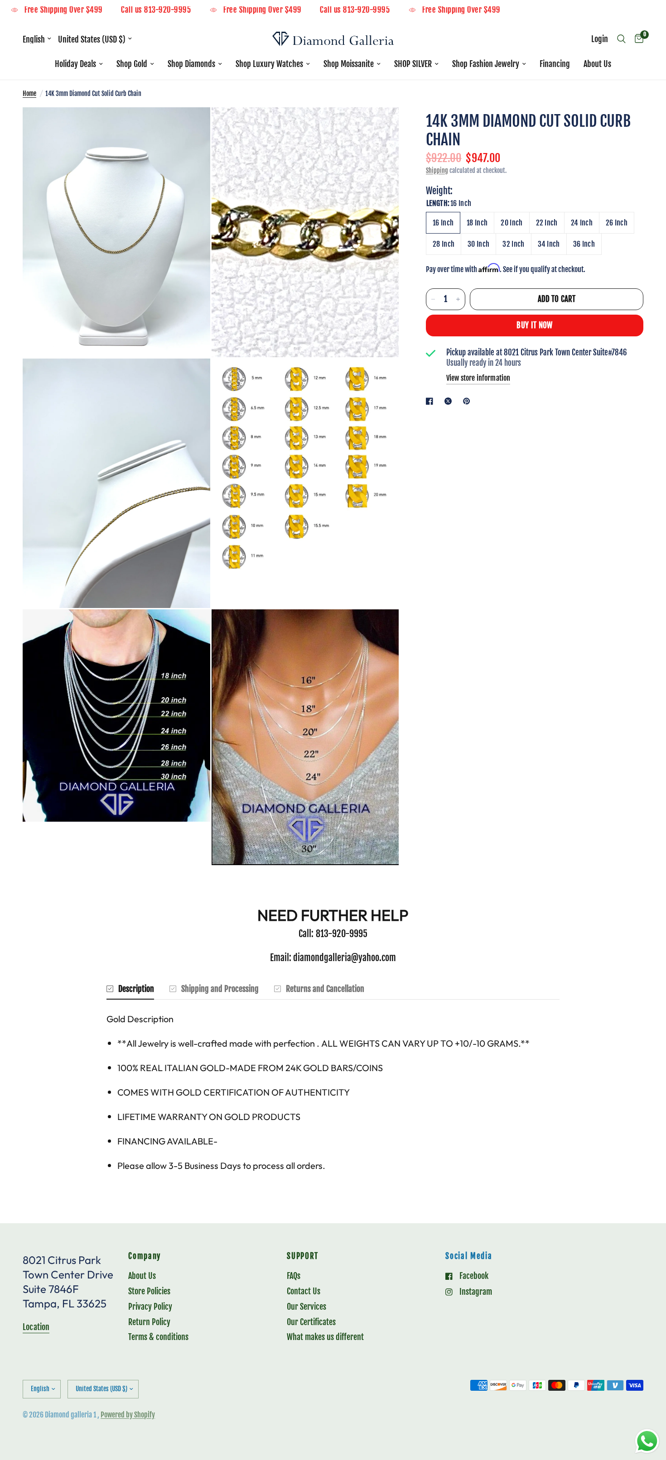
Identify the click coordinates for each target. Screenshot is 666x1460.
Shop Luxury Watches (269, 64)
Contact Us (303, 1291)
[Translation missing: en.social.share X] (449, 401)
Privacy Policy (150, 1307)
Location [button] (36, 1326)
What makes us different (325, 1337)
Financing (555, 64)
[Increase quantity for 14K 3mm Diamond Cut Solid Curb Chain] (458, 299)
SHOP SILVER (413, 64)
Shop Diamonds (191, 64)
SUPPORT (303, 1256)
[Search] (621, 39)
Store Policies (149, 1291)
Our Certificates (311, 1322)
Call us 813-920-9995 (195, 10)
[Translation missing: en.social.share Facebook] (431, 401)
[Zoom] (191, 126)
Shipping (437, 170)
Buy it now (534, 325)
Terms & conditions (158, 1337)
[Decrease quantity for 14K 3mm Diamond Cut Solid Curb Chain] (433, 299)
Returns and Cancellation (325, 989)
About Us (597, 64)
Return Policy (149, 1322)
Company (144, 1256)
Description (136, 989)
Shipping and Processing (220, 989)
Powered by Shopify (128, 1414)
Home (29, 93)
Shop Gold (131, 64)
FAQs (293, 1276)
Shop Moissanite (348, 64)
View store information (478, 378)
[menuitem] (79, 64)
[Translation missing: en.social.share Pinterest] (468, 401)
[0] (636, 39)
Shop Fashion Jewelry (485, 64)
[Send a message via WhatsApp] (647, 1441)
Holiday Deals (75, 64)
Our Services (306, 1307)
